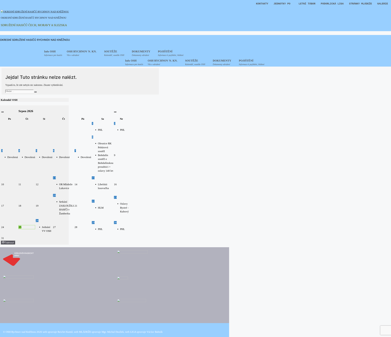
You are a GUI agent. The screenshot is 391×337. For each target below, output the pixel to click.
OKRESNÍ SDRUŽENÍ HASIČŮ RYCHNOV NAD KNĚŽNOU (33, 17)
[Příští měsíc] (115, 111)
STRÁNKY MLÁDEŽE (360, 3)
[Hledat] (35, 91)
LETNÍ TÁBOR (307, 3)
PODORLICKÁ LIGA (332, 3)
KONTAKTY (262, 3)
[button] (83, 52)
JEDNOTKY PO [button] (282, 3)
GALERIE (382, 3)
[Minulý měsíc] (2, 111)
